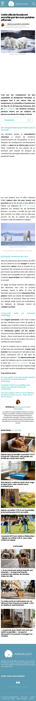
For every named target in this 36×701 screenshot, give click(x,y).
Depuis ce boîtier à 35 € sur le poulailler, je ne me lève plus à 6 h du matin (18, 511)
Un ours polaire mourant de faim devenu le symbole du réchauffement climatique (18, 379)
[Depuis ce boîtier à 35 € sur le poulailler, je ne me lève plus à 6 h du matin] (18, 498)
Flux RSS (31, 699)
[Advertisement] (18, 75)
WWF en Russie (28, 206)
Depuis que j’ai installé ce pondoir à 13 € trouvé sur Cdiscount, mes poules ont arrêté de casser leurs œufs (18, 456)
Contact (32, 697)
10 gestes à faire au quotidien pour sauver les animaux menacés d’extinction (15, 387)
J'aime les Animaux (18, 686)
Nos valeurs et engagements (10, 697)
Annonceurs (24, 697)
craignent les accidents (19, 363)
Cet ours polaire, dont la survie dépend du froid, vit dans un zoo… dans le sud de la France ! (17, 395)
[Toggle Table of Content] (28, 120)
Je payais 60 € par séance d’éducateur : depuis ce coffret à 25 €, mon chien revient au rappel (18, 538)
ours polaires (9, 109)
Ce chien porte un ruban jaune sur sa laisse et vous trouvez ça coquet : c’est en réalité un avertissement (17, 603)
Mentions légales (22, 699)
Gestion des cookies (8, 699)
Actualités (16, 430)
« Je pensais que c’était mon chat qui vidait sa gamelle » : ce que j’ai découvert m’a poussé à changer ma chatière (16, 633)
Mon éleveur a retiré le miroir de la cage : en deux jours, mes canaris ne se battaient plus (18, 484)
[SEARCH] (33, 3)
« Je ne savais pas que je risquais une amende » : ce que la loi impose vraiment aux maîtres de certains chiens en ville (17, 573)
